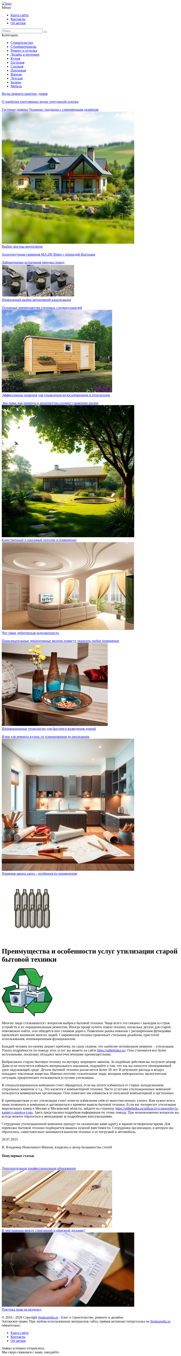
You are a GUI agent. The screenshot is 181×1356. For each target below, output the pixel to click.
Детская (17, 78)
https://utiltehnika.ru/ (111, 1050)
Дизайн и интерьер (25, 54)
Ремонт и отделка (24, 50)
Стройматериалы (23, 46)
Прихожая (18, 70)
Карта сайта (19, 15)
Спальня (17, 66)
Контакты (18, 19)
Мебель (16, 86)
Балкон (16, 82)
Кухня (15, 58)
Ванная (16, 74)
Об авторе (18, 23)
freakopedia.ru (48, 1317)
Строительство (22, 42)
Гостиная (17, 62)
